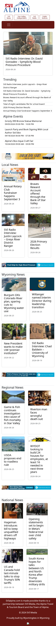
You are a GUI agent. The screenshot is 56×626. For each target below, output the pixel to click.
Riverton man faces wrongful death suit (38, 414)
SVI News (9, 17)
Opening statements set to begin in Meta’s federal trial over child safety (36, 528)
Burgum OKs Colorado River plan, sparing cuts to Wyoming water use (14, 303)
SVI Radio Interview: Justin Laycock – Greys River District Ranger (13, 238)
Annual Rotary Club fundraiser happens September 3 (27, 110)
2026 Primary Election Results (16, 107)
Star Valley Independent (22, 17)
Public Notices (45, 17)
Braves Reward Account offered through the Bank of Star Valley (38, 193)
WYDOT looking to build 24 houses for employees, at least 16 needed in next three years (39, 459)
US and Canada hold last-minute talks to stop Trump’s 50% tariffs (12, 575)
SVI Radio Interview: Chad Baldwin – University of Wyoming (42, 349)
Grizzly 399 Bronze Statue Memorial (23, 121)
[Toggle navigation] (9, 24)
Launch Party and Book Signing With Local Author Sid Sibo (26, 131)
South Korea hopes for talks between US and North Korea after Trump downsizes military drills (37, 571)
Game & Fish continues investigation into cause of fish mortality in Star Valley (12, 415)
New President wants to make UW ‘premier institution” (13, 348)
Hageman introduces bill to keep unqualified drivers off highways (11, 530)
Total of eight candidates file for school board (24, 104)
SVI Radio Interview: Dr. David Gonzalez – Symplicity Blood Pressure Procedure (24, 62)
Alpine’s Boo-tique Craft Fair (19, 141)
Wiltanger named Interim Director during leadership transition (41, 300)
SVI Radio (34, 17)
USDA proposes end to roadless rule (12, 460)
